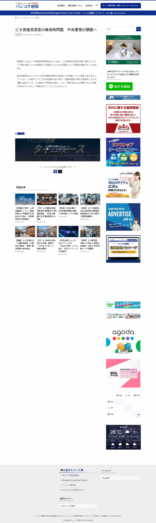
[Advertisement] (56, 45)
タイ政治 (21, 134)
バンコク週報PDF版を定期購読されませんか (50, 516)
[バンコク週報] (27, 5)
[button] (55, 171)
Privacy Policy (116, 516)
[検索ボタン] (96, 5)
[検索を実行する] (138, 29)
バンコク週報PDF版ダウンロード (79, 516)
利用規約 (105, 516)
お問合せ (97, 516)
